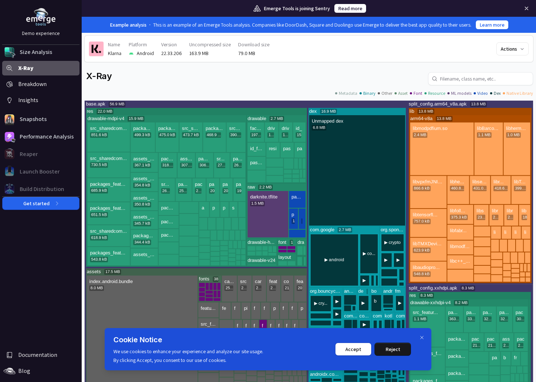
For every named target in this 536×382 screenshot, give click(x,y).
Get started (36, 203)
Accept (353, 349)
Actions (509, 49)
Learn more (492, 25)
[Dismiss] (421, 337)
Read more (350, 8)
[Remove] (526, 8)
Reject (392, 349)
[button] (40, 52)
